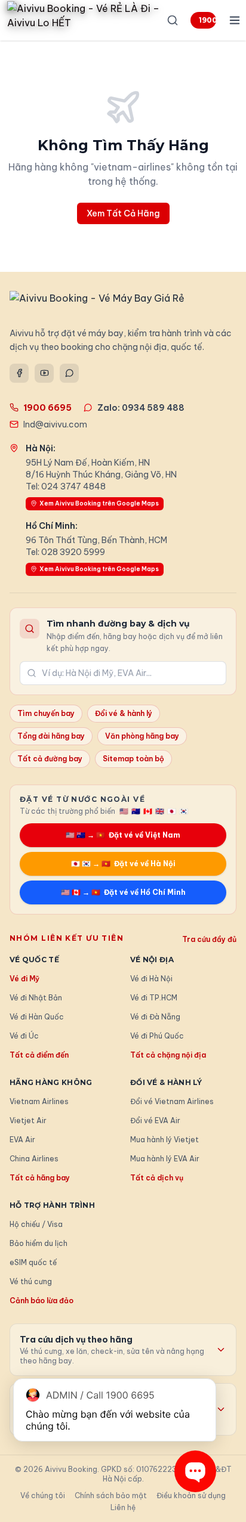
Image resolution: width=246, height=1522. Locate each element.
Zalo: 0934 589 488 (140, 407)
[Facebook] (19, 373)
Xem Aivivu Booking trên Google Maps (99, 503)
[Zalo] (69, 373)
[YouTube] (44, 373)
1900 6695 (207, 20)
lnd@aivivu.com (55, 424)
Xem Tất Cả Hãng (123, 213)
